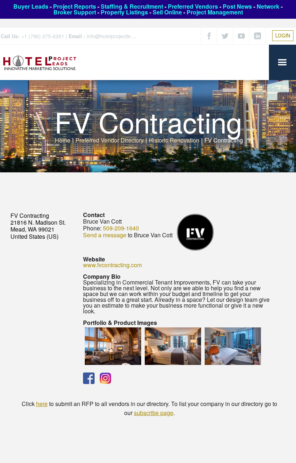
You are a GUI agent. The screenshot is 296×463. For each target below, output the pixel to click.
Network (268, 6)
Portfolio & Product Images (120, 322)
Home (62, 140)
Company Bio (102, 276)
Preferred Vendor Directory (109, 140)
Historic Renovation (174, 140)
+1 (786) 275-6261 (42, 36)
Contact (94, 215)
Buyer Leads (30, 6)
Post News (237, 6)
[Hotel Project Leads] (40, 62)
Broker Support (74, 12)
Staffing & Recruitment (132, 6)
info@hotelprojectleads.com (118, 36)
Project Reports (74, 6)
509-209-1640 (121, 228)
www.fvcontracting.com (112, 265)
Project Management (215, 12)
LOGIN (282, 35)
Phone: (92, 228)
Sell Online (167, 12)
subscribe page (153, 413)
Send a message (104, 235)
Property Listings (124, 12)
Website (94, 259)
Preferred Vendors (193, 6)
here (42, 404)
